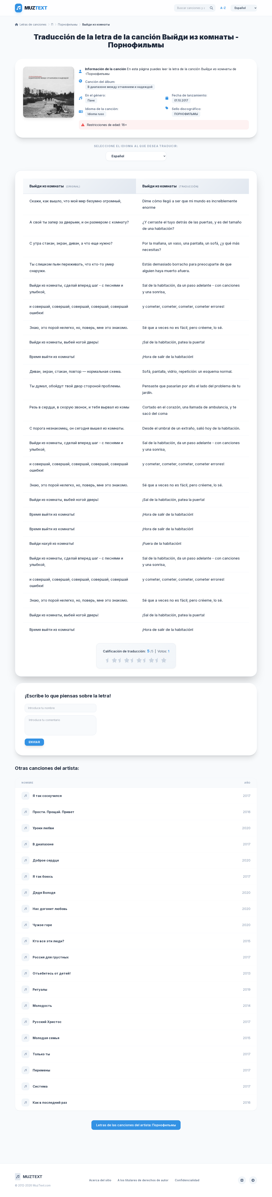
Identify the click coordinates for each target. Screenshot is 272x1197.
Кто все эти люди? (48, 941)
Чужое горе (42, 925)
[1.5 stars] (120, 660)
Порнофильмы (67, 24)
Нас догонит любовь (50, 909)
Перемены (41, 1070)
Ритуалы (40, 989)
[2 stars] (126, 660)
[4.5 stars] (157, 660)
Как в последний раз (50, 1103)
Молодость (42, 1006)
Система (40, 1086)
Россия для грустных (51, 957)
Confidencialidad (187, 1180)
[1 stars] (114, 660)
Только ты (41, 1054)
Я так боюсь (43, 876)
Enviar (34, 742)
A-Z (223, 8)
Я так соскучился (47, 796)
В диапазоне (43, 844)
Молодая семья (46, 1038)
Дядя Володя (44, 893)
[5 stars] (163, 660)
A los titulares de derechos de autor (143, 1180)
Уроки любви (43, 828)
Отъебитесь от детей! (52, 973)
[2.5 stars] (133, 660)
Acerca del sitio (100, 1180)
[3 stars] (139, 660)
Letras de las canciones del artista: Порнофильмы (136, 1125)
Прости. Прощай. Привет (53, 812)
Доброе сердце (46, 860)
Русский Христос (47, 1022)
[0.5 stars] (108, 660)
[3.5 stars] (145, 660)
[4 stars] (151, 660)
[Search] (211, 8)
